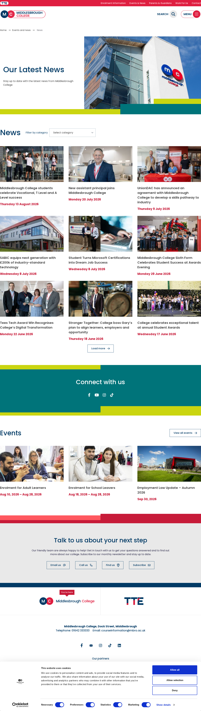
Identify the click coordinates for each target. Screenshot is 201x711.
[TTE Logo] (134, 601)
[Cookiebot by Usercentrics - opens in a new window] (20, 705)
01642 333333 (81, 630)
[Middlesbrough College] (23, 14)
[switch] (90, 704)
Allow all (174, 669)
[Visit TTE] (4, 3)
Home (3, 30)
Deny (175, 690)
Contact (196, 3)
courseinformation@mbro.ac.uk (123, 630)
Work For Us (181, 3)
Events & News (137, 3)
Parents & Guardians (160, 3)
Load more (98, 348)
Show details (163, 704)
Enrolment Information (113, 3)
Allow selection (174, 680)
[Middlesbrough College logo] (67, 601)
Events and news (21, 30)
